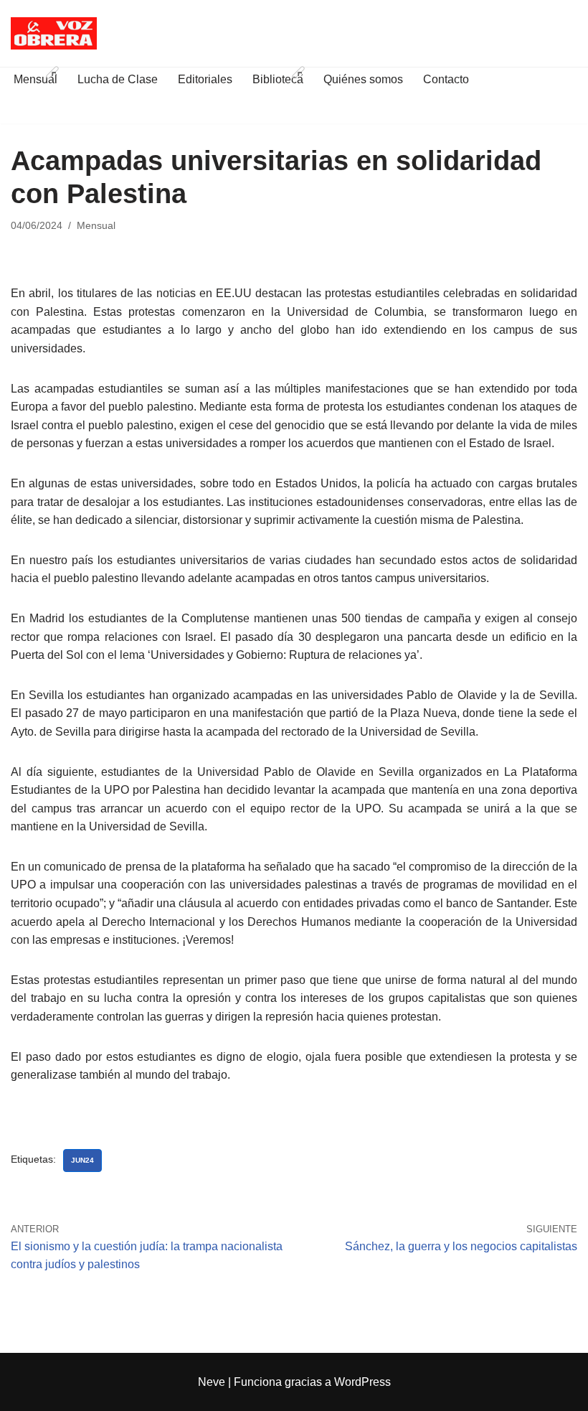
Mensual (96, 225)
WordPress (362, 1382)
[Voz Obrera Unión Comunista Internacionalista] (54, 33)
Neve (211, 1382)
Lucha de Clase (117, 79)
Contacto (446, 79)
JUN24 (82, 1160)
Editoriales (205, 79)
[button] (52, 72)
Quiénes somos (363, 79)
